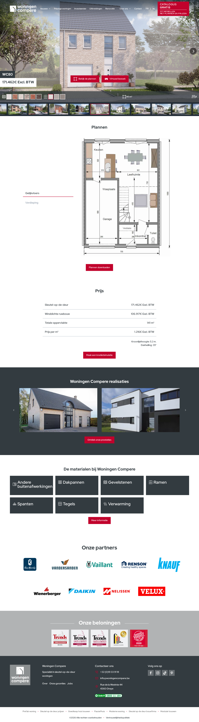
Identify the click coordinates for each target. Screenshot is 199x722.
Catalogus (173, 8)
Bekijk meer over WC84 (120, 109)
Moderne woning (117, 711)
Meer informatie (99, 520)
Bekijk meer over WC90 (181, 109)
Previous (4, 109)
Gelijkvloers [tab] (32, 193)
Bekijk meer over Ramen (167, 485)
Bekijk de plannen (87, 78)
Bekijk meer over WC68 (17, 109)
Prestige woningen (62, 8)
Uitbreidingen (95, 8)
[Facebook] (151, 673)
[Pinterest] (172, 673)
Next (195, 109)
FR (147, 8)
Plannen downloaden (99, 267)
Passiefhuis (99, 711)
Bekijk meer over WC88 (161, 109)
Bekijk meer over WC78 (79, 109)
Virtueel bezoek (118, 78)
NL (154, 8)
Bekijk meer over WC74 (58, 109)
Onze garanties (57, 683)
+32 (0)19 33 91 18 (109, 671)
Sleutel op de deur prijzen (52, 711)
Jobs (70, 683)
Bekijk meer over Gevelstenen (122, 485)
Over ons (124, 8)
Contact (138, 8)
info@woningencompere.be (115, 678)
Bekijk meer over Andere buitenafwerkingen (31, 485)
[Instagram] (158, 673)
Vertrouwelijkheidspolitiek (118, 717)
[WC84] (193, 51)
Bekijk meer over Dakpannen (76, 485)
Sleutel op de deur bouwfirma (142, 711)
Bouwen (44, 8)
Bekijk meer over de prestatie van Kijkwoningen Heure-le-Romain (141, 410)
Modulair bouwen (168, 711)
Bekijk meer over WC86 (140, 109)
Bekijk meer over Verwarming (122, 505)
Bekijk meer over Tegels (76, 505)
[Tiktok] (165, 673)
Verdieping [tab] (31, 202)
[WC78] (5, 51)
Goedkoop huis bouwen (79, 711)
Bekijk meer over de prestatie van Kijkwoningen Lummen (58, 410)
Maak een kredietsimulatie (99, 355)
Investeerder (80, 8)
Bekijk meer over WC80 (99, 109)
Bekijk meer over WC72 (38, 109)
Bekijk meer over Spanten (31, 505)
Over (45, 683)
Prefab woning (29, 711)
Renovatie (110, 8)
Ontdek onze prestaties (99, 439)
